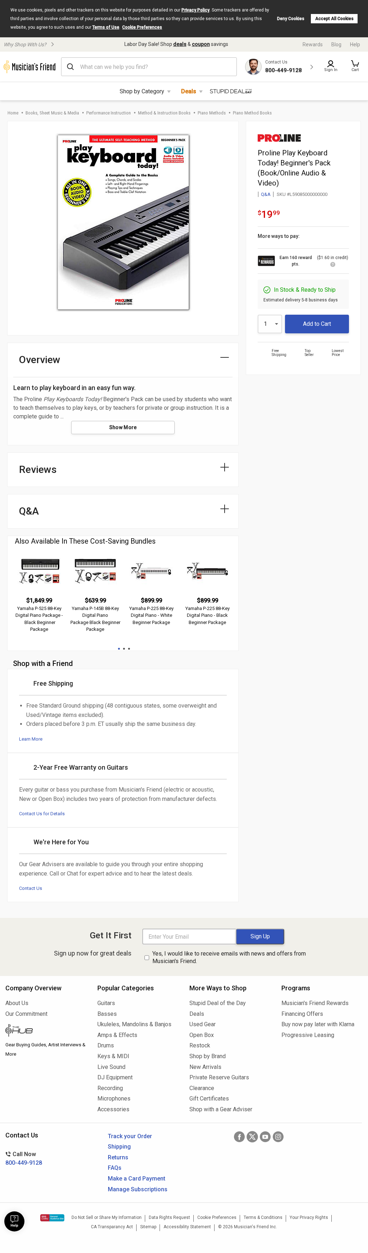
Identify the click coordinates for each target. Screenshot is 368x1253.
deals (180, 44)
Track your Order (130, 1136)
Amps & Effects (117, 1035)
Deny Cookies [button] (290, 18)
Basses (107, 1013)
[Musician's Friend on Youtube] (265, 1136)
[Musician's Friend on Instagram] (278, 1136)
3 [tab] (129, 648)
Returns (118, 1157)
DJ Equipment (115, 1077)
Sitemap (148, 1226)
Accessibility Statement (187, 1226)
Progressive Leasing (307, 1035)
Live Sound (111, 1067)
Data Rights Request (169, 1217)
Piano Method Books (252, 113)
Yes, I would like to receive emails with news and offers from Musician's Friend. (229, 957)
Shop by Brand (207, 1056)
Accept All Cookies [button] (334, 18)
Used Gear (202, 1024)
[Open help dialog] (14, 1221)
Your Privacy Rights (309, 1217)
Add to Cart (317, 323)
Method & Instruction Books (164, 113)
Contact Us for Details (42, 813)
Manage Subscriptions (137, 1189)
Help (355, 44)
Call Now (23, 1158)
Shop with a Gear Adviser (220, 1109)
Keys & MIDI (113, 1056)
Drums (105, 1045)
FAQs (114, 1167)
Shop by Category (142, 91)
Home (13, 113)
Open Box (201, 1035)
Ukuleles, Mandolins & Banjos (134, 1024)
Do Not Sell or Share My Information (107, 1217)
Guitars (106, 1003)
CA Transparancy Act (112, 1226)
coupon (201, 44)
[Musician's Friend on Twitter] (252, 1136)
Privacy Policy (195, 10)
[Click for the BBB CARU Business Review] (52, 1217)
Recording (110, 1088)
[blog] (46, 1031)
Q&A (266, 194)
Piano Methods (212, 113)
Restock (199, 1045)
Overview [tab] (39, 360)
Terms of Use (105, 27)
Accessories (113, 1109)
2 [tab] (124, 648)
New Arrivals (205, 1067)
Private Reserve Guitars (219, 1077)
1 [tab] (119, 648)
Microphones (113, 1098)
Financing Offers (302, 1013)
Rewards (313, 44)
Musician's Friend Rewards (315, 1003)
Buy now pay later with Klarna (317, 1024)
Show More (123, 427)
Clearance (201, 1088)
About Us (16, 1003)
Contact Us (30, 888)
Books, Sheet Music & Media (52, 113)
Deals (188, 91)
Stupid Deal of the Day (217, 1003)
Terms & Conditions (263, 1217)
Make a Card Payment (136, 1178)
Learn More (30, 739)
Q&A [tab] (29, 511)
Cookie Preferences (142, 27)
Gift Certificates (209, 1098)
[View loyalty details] (332, 265)
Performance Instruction (108, 113)
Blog (336, 44)
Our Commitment (26, 1013)
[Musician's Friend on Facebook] (239, 1136)
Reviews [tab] (38, 469)
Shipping (119, 1146)
